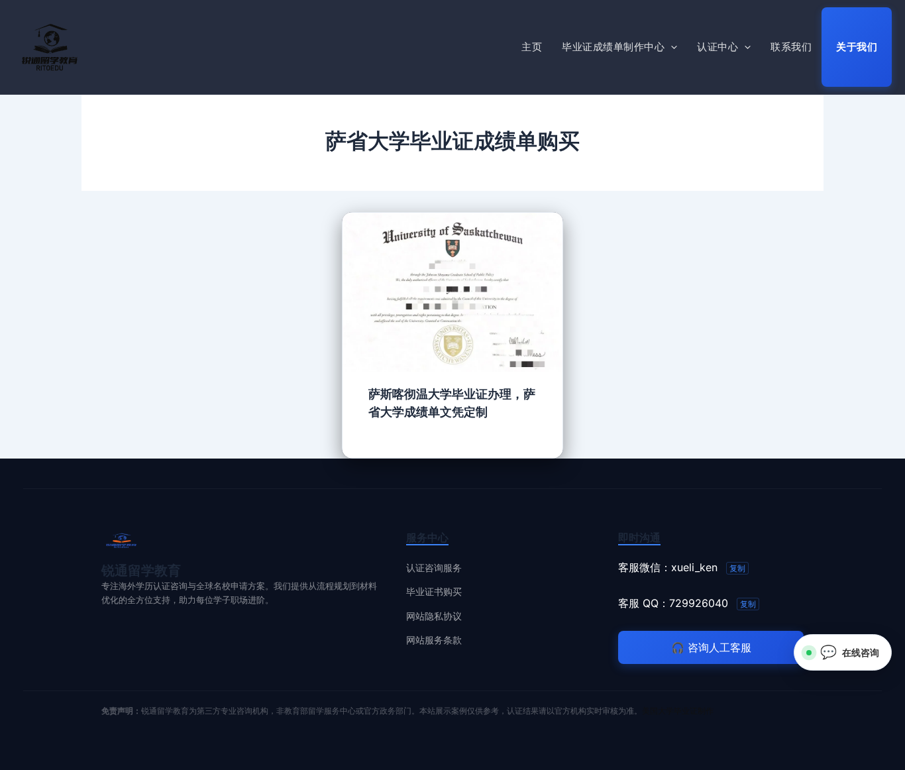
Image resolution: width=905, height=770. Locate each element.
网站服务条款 (434, 639)
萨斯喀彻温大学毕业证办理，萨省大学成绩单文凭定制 (451, 403)
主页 (531, 46)
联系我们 (791, 46)
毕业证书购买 (434, 591)
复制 (737, 568)
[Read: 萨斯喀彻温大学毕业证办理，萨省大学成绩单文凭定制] (452, 291)
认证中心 (717, 46)
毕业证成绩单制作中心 (613, 46)
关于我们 (856, 46)
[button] (671, 47)
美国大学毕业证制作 (678, 711)
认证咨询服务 (434, 567)
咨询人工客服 (711, 647)
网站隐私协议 (434, 616)
